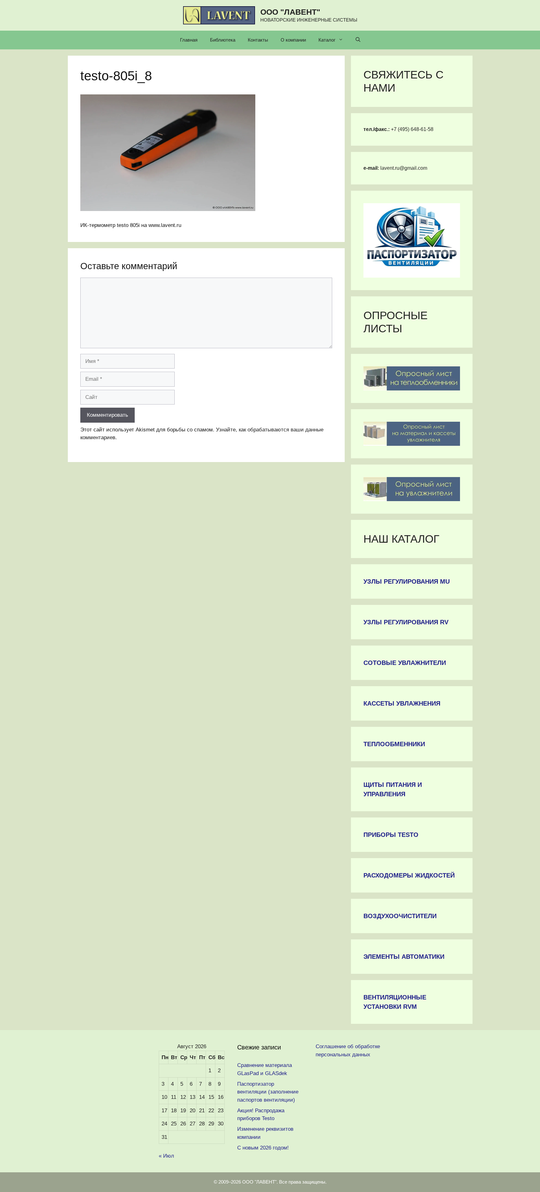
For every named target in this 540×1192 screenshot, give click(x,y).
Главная (189, 40)
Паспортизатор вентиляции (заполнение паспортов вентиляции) (267, 1092)
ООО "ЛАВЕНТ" (290, 12)
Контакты (258, 40)
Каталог (326, 40)
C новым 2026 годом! (263, 1148)
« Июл (166, 1156)
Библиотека (222, 40)
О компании (293, 40)
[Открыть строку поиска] (358, 40)
